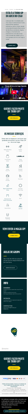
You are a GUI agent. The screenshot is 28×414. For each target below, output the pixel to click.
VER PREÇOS (14, 118)
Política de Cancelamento (13, 385)
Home (6, 9)
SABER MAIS (11, 45)
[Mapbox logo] (5, 349)
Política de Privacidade (7, 383)
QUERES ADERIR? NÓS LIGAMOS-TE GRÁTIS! (15, 411)
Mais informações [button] (6, 407)
